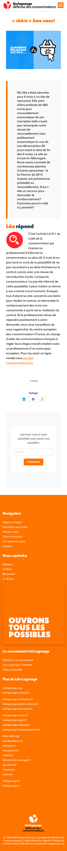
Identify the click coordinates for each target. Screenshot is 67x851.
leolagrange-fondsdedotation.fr (22, 729)
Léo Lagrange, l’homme (17, 665)
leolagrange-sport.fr (15, 720)
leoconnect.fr (11, 750)
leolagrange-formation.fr (18, 708)
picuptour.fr (10, 765)
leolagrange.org (12, 688)
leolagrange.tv (11, 781)
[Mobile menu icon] (61, 5)
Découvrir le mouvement (18, 660)
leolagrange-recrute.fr (16, 692)
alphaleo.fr (9, 745)
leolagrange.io (11, 785)
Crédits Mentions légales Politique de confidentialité (33, 842)
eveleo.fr (8, 774)
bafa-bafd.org (11, 736)
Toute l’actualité (12, 669)
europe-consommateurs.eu (20, 360)
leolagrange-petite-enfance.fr (21, 704)
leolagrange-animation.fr (18, 699)
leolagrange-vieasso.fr (16, 725)
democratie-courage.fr (16, 760)
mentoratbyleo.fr (13, 741)
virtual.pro (9, 769)
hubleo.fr (8, 755)
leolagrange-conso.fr (15, 715)
